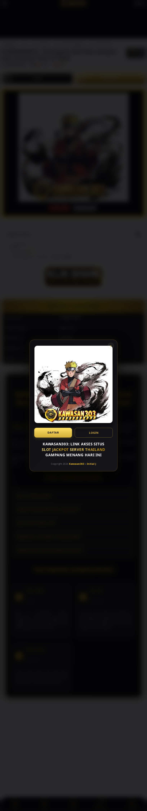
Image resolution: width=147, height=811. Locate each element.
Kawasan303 (76, 463)
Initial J (91, 463)
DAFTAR (53, 432)
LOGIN (94, 432)
